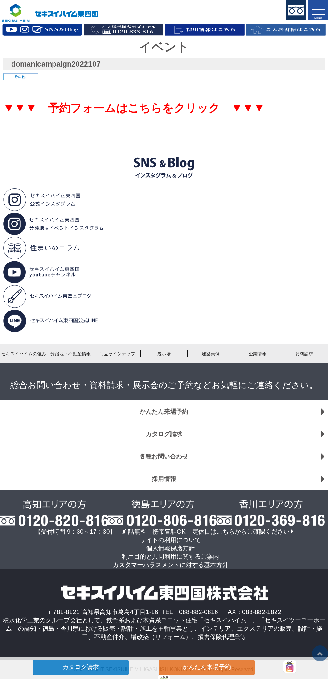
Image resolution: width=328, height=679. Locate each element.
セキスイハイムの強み (23, 353)
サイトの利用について (170, 540)
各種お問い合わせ (164, 456)
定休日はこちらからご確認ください (241, 531)
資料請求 (304, 353)
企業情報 (257, 353)
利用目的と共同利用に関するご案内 (170, 556)
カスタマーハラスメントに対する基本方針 (170, 565)
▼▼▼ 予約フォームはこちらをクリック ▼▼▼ (134, 108)
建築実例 (211, 353)
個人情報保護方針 (170, 548)
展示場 (164, 353)
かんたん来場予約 (164, 411)
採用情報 (164, 478)
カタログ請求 (164, 434)
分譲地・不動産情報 (70, 353)
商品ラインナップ (117, 353)
